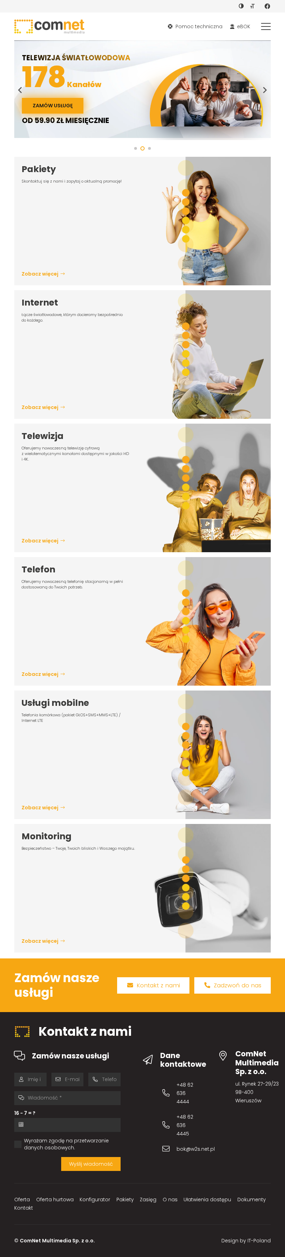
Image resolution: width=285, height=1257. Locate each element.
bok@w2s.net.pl (196, 1149)
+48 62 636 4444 (185, 1093)
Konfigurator (95, 1199)
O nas (170, 1199)
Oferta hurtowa (55, 1199)
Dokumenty (251, 1199)
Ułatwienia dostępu (207, 1199)
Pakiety (39, 169)
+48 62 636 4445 (185, 1125)
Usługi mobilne (55, 703)
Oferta (22, 1199)
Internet (40, 302)
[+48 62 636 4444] (169, 1093)
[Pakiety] (206, 221)
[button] (266, 26)
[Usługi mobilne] (206, 755)
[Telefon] (206, 621)
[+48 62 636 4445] (169, 1125)
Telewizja (43, 436)
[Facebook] (267, 6)
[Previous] (20, 90)
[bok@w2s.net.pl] (169, 1148)
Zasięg (148, 1199)
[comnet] (49, 26)
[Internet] (206, 354)
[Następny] (264, 90)
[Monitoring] (206, 888)
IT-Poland (259, 1240)
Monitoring (47, 836)
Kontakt (23, 1207)
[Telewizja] (206, 488)
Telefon (38, 569)
